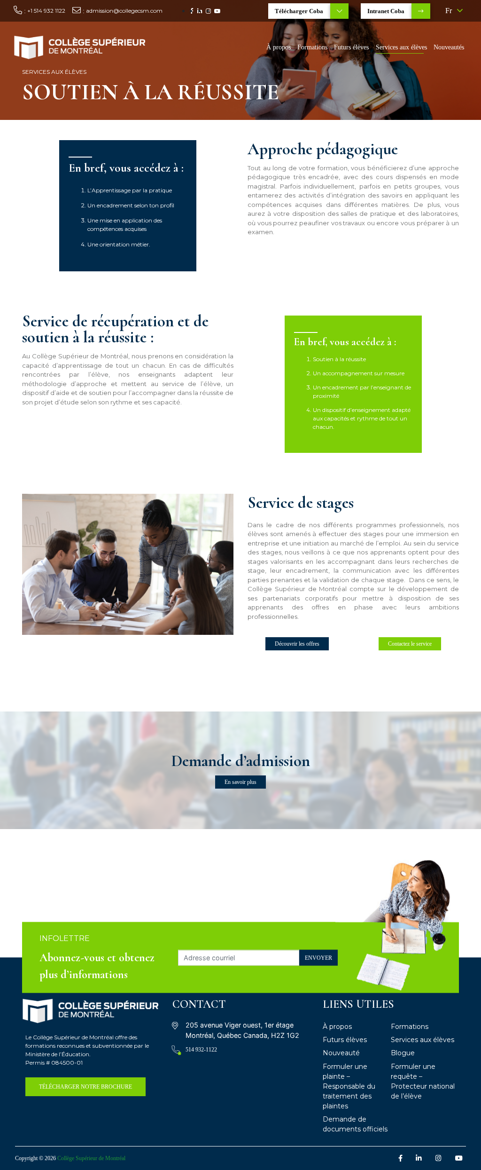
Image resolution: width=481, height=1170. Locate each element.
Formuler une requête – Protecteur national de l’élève (423, 1081)
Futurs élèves (351, 47)
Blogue (403, 1053)
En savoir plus (240, 782)
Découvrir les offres (297, 643)
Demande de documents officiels (355, 1124)
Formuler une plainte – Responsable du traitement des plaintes (349, 1086)
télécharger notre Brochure (85, 1086)
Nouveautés (449, 47)
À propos (278, 47)
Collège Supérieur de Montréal (91, 1158)
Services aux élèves (401, 47)
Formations (312, 47)
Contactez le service (410, 643)
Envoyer (318, 957)
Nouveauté (341, 1053)
